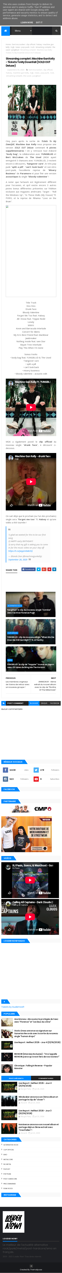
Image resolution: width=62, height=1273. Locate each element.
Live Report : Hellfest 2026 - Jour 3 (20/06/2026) (35, 1112)
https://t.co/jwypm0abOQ (20, 550)
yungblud (15, 50)
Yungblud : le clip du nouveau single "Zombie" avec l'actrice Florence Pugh (29, 611)
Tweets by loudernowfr (12, 1006)
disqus (44, 703)
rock (32, 47)
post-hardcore (10, 1179)
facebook (54, 703)
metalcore (8, 1159)
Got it (39, 22)
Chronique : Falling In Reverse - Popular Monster (33, 1067)
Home (8, 44)
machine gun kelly (21, 72)
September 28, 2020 (17, 559)
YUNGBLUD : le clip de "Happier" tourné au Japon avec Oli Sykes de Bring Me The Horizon (30, 666)
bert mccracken (18, 44)
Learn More (27, 22)
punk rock (8, 1188)
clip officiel (30, 44)
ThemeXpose (36, 1269)
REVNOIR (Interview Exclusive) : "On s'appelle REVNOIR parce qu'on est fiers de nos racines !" (36, 1055)
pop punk (25, 47)
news (18, 47)
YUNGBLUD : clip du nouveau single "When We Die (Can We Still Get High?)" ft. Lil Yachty (30, 638)
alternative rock (15, 606)
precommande (9, 1184)
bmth (10, 660)
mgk (12, 47)
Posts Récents (16, 1078)
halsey (39, 44)
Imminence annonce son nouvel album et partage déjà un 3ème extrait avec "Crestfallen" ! (39, 1127)
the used (27, 75)
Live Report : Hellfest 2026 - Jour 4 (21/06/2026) (37, 1042)
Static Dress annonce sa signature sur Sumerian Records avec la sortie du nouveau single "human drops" (36, 1033)
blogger (34, 703)
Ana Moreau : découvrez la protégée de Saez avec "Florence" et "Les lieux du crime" (36, 1020)
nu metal (7, 1164)
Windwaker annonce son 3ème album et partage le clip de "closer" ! (38, 1098)
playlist (6, 1169)
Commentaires (45, 1078)
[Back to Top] (31, 1266)
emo (5, 1154)
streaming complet (43, 47)
